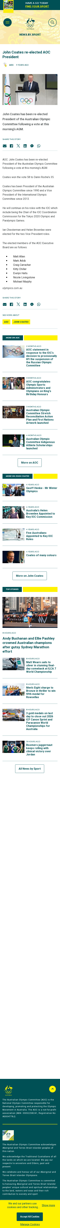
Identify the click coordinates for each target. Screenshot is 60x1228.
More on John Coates (29, 575)
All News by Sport (30, 768)
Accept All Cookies (29, 1217)
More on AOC (29, 462)
